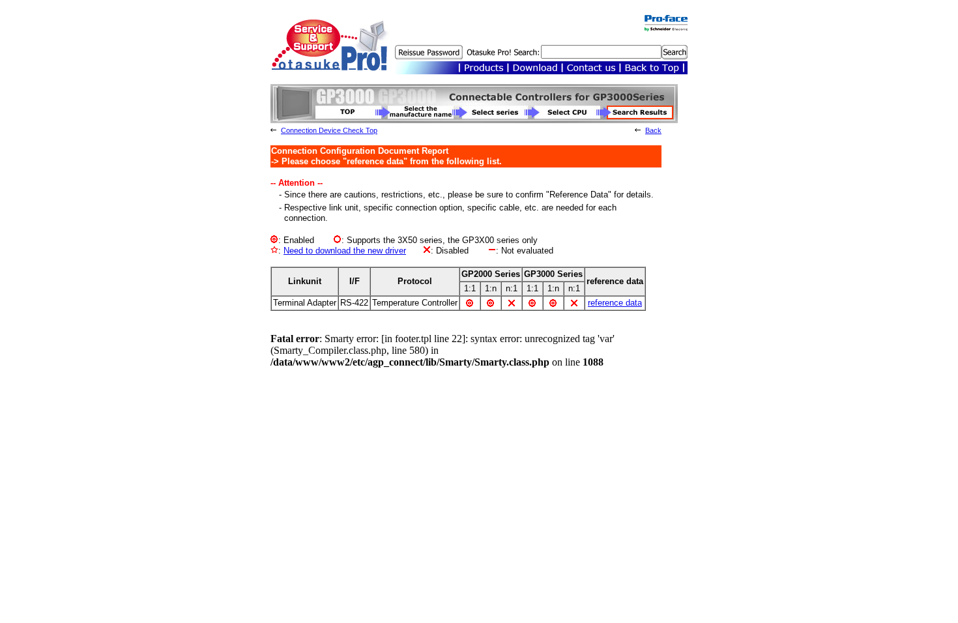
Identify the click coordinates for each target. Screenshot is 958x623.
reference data (615, 303)
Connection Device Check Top (329, 130)
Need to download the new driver (344, 250)
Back (653, 130)
